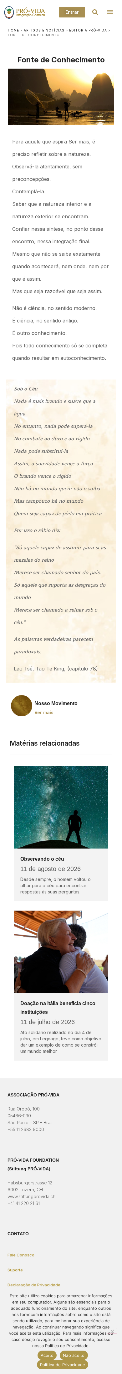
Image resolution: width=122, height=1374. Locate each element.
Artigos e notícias (44, 30)
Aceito (47, 1355)
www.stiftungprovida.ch (31, 1196)
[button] (95, 12)
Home (13, 30)
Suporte (15, 1269)
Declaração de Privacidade (34, 1284)
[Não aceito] (112, 1330)
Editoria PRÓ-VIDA (88, 30)
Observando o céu (42, 859)
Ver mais (43, 712)
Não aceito (74, 1355)
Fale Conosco (21, 1254)
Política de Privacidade (62, 1364)
